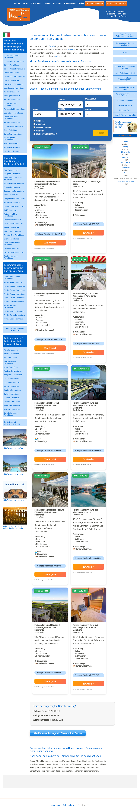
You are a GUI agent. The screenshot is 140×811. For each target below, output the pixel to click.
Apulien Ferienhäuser (11, 354)
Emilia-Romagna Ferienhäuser (10, 362)
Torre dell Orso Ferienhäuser (14, 235)
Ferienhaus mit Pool (116, 3)
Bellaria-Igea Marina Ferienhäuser (11, 139)
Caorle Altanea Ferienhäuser (14, 77)
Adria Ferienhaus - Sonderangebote (125, 79)
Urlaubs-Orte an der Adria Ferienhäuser (15, 329)
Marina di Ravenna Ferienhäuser (11, 118)
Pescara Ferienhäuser (12, 187)
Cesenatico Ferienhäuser (13, 134)
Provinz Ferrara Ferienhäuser (14, 290)
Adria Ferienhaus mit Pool (125, 73)
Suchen (100, 133)
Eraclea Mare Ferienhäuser (13, 84)
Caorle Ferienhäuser (11, 73)
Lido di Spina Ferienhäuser (13, 113)
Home (17, 3)
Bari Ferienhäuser (10, 210)
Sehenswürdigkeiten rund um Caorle (125, 44)
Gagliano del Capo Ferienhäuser (11, 257)
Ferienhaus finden (95, 3)
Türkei (81, 3)
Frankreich (35, 3)
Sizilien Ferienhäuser (11, 394)
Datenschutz (68, 805)
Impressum (56, 805)
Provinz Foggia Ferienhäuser (14, 294)
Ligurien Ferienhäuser (12, 382)
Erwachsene (90, 99)
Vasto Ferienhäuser (11, 195)
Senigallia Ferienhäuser (12, 174)
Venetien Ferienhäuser (12, 409)
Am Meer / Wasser (43, 128)
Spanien (46, 3)
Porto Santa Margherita (125, 181)
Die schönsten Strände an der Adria (125, 95)
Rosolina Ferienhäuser (12, 100)
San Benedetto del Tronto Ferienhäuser (13, 179)
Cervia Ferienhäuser (11, 130)
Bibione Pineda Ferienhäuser (14, 69)
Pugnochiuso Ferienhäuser (14, 206)
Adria (58, 56)
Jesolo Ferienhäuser (11, 92)
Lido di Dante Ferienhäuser (14, 126)
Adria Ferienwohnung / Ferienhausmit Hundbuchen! (123, 125)
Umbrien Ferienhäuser (12, 402)
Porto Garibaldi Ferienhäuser (14, 109)
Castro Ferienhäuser (11, 248)
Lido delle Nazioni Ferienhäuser (10, 104)
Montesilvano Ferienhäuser (14, 183)
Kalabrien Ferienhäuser (12, 371)
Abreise (61, 109)
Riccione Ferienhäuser (12, 147)
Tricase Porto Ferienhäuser (14, 252)
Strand (125, 52)
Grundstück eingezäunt (46, 134)
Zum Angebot (50, 243)
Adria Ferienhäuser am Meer (13, 474)
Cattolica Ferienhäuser (12, 151)
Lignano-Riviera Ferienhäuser (14, 61)
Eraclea (125, 157)
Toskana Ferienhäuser (12, 398)
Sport (125, 59)
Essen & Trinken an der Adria (125, 115)
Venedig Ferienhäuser (12, 96)
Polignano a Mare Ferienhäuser (10, 215)
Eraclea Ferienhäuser (11, 80)
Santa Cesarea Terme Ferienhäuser (12, 244)
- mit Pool (120, 14)
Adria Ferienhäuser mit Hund (13, 500)
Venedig (125, 147)
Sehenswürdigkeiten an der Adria (125, 88)
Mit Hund (40, 131)
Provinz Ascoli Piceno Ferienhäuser (12, 278)
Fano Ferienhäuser (11, 170)
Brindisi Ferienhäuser (11, 227)
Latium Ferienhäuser (11, 379)
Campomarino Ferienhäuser (14, 199)
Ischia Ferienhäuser (11, 367)
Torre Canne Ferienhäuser (13, 224)
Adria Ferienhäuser (11, 350)
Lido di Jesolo (125, 162)
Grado (125, 173)
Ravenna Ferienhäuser (12, 122)
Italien (25, 3)
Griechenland (69, 3)
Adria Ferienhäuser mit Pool (13, 448)
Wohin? (36, 109)
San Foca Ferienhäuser (12, 231)
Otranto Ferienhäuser (11, 239)
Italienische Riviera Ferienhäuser (11, 414)
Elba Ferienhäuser (10, 358)
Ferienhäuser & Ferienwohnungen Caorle (125, 35)
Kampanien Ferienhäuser (13, 375)
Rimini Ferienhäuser (11, 144)
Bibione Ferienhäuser (11, 65)
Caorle (125, 142)
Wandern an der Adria (125, 101)
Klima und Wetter (125, 110)
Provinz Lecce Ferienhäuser (14, 302)
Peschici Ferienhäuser (12, 203)
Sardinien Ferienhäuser (12, 390)
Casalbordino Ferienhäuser (14, 191)
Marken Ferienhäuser (11, 386)
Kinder (88, 109)
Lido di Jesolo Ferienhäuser (14, 88)
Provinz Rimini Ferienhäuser (14, 311)
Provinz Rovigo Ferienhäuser (14, 315)
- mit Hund (110, 14)
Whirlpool (40, 124)
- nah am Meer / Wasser (115, 16)
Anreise (61, 100)
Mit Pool (39, 121)
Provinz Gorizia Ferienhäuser (14, 298)
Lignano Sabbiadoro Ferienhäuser (11, 56)
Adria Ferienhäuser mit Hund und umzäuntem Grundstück (13, 527)
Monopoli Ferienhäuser (12, 220)
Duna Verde (125, 168)
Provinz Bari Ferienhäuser (13, 283)
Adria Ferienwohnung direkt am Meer (125, 67)
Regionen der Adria (125, 105)
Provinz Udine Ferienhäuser (14, 319)
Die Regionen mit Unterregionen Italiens (12, 423)
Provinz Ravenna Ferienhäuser (10, 306)
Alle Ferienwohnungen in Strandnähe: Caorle (57, 733)
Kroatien (57, 3)
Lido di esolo (125, 152)
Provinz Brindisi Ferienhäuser (14, 286)
